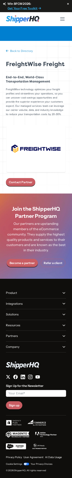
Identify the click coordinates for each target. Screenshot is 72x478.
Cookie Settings (14, 464)
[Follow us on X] (8, 378)
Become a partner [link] (22, 263)
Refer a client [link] (53, 263)
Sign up (14, 405)
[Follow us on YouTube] (37, 378)
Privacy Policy (14, 457)
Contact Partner (20, 182)
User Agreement (33, 457)
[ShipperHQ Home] (36, 365)
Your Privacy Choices (41, 464)
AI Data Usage (53, 457)
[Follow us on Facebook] (15, 378)
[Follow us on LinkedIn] (23, 378)
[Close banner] (68, 4)
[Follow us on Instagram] (30, 378)
